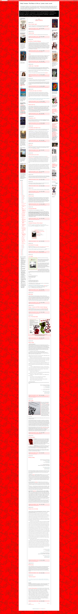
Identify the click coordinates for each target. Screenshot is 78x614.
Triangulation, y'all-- (32, 118)
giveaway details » (38, 235)
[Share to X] (42, 28)
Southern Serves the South (33, 508)
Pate (36, 34)
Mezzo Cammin (46, 26)
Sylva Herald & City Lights (33, 245)
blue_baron (40, 608)
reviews (41, 172)
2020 (21, 186)
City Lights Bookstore (40, 252)
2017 (21, 189)
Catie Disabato (31, 505)
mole (35, 147)
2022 (21, 184)
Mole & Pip (30, 294)
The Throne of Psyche (43, 114)
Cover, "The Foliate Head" (33, 316)
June (22, 201)
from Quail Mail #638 (32, 208)
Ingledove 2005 (26, 14)
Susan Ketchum (30, 76)
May (22, 202)
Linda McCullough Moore (43, 102)
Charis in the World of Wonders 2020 (35, 11)
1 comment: (37, 251)
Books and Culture (39, 102)
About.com (23, 110)
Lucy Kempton (41, 51)
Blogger (44, 608)
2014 (21, 192)
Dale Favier (39, 303)
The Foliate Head (31, 437)
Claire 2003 (30, 14)
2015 (21, 191)
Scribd (34, 224)
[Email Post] (39, 28)
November (23, 196)
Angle (38, 269)
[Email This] (40, 28)
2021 (21, 185)
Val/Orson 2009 (21, 14)
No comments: (37, 36)
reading (38, 219)
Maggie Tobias (43, 252)
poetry (48, 75)
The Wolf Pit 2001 (46, 14)
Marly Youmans (39, 232)
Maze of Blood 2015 (52, 11)
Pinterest (45, 285)
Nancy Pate (39, 37)
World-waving (30, 564)
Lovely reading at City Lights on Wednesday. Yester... (24, 222)
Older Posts (48, 603)
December (23, 195)
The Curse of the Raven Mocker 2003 (38, 14)
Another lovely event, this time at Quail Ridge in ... (24, 220)
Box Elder (39, 51)
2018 (21, 188)
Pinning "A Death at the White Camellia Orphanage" (38, 307)
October (22, 197)
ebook (49, 391)
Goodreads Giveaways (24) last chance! (35, 223)
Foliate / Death (31, 342)
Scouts (41, 433)
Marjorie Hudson (39, 62)
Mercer (49, 393)
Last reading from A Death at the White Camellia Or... (24, 210)
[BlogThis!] (41, 28)
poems (39, 29)
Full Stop (33, 474)
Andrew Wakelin (39, 396)
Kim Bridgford (34, 29)
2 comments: (37, 171)
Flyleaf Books (39, 114)
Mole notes (30, 145)
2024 (21, 182)
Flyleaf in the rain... (32, 104)
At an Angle (30, 256)
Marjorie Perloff (37, 505)
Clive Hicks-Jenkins (43, 396)
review (29, 96)
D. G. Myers (34, 505)
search (49, 392)
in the (42, 246)
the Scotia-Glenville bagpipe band (44, 427)
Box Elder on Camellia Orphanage (34, 41)
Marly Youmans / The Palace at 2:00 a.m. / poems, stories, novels (36, 3)
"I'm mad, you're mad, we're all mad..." (35, 90)
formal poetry (31, 29)
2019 (21, 187)
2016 (21, 190)
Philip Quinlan (41, 290)
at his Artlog (37, 447)
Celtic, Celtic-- (31, 400)
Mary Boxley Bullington (43, 62)
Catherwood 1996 (51, 14)
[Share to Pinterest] (43, 28)
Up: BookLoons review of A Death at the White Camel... (24, 225)
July (22, 200)
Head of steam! (31, 195)
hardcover (46, 391)
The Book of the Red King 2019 (45, 11)
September (23, 198)
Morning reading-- (31, 457)
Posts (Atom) (32, 604)
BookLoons (30, 189)
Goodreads (36, 230)
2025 (21, 181)
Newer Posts (30, 603)
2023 (21, 183)
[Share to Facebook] (43, 36)
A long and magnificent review (31, 129)
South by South (31, 33)
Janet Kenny (35, 290)
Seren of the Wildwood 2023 (25, 11)
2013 (21, 193)
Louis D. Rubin (42, 75)
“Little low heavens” (32, 576)
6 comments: (37, 113)
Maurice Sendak (37, 290)
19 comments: (37, 432)
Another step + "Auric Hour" (33, 65)
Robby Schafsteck (38, 433)
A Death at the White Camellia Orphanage (34, 37)
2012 (21, 194)
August (22, 199)
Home (20, 11)
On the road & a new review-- (33, 154)
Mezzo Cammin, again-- (32, 24)
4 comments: (37, 28)
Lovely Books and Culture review (34, 127)
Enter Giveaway (34, 237)
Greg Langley (39, 172)
